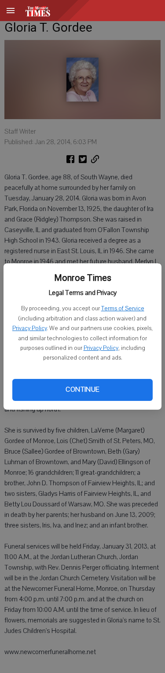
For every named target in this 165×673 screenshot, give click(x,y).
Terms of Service (122, 309)
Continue (82, 389)
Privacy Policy (29, 328)
